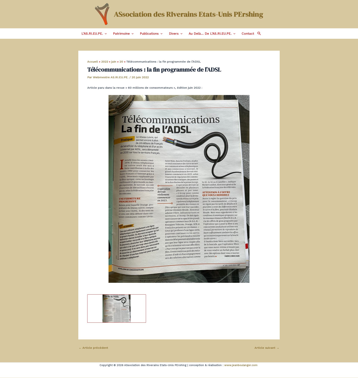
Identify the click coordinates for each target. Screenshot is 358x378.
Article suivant (267, 347)
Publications (149, 33)
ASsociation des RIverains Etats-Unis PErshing (188, 14)
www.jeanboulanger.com (240, 365)
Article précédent (93, 347)
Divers (174, 33)
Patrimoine (121, 33)
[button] (105, 33)
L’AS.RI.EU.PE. (92, 33)
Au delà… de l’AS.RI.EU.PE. (210, 33)
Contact (248, 33)
